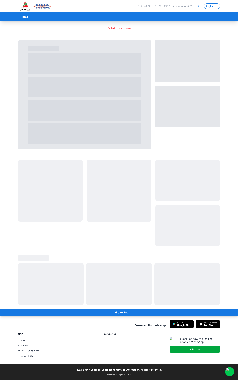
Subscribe (194, 349)
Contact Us (24, 340)
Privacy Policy (25, 355)
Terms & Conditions (28, 350)
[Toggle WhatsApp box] (229, 371)
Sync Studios (125, 374)
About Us (23, 345)
